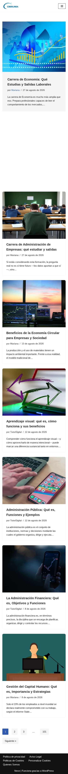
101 (44, 731)
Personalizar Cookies (39, 760)
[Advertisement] (34, 156)
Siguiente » (10, 741)
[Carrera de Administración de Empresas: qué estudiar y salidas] (34, 215)
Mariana (15, 90)
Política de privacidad (14, 756)
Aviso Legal (35, 756)
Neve (17, 770)
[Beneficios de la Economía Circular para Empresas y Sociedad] (34, 303)
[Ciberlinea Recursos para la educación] (11, 6)
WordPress (48, 770)
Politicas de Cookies (13, 760)
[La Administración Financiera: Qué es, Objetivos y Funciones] (34, 568)
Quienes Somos (11, 764)
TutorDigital (16, 432)
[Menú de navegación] (62, 6)
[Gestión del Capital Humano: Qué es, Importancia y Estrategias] (34, 657)
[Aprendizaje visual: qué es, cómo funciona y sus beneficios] (34, 392)
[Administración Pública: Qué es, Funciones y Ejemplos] (34, 480)
